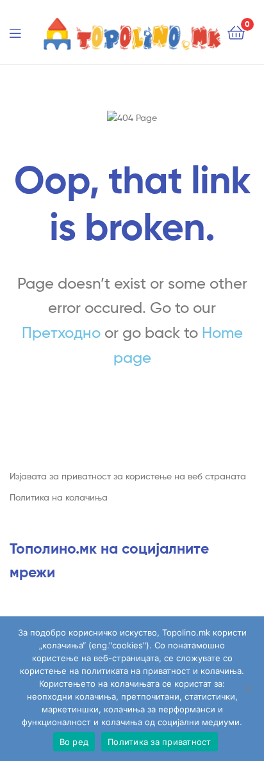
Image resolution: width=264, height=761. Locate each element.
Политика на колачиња (59, 497)
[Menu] (23, 32)
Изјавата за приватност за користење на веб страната (128, 475)
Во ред (74, 742)
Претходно (61, 332)
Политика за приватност (159, 742)
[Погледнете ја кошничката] (236, 31)
